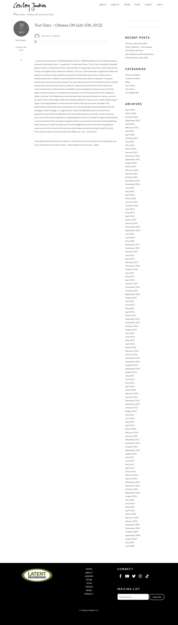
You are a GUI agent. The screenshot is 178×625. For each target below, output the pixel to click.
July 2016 (129, 273)
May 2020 (129, 191)
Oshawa (19, 47)
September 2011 (132, 450)
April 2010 (130, 510)
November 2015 (132, 287)
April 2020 (130, 195)
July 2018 (129, 234)
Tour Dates (130, 85)
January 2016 (131, 283)
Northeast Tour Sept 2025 (136, 57)
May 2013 (129, 383)
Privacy (89, 594)
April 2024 (130, 134)
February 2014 (131, 351)
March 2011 (130, 471)
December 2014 (132, 319)
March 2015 (130, 315)
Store (127, 4)
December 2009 (132, 524)
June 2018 (130, 237)
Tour (137, 4)
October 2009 (131, 531)
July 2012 (129, 414)
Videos (148, 4)
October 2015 (131, 290)
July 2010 (129, 500)
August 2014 (131, 329)
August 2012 (131, 411)
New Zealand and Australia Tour (139, 54)
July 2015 (129, 301)
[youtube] (127, 576)
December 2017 (132, 244)
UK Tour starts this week (136, 43)
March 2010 (130, 514)
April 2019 (130, 216)
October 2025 (131, 117)
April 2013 (130, 386)
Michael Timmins (50, 36)
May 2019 (129, 212)
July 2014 (129, 333)
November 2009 (132, 528)
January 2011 (131, 478)
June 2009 (130, 546)
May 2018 (129, 241)
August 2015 (131, 297)
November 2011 (132, 443)
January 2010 (131, 521)
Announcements (132, 75)
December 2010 (132, 482)
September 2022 (132, 159)
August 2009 (131, 539)
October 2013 (131, 365)
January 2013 (131, 397)
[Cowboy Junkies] (29, 9)
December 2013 (132, 358)
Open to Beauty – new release (138, 47)
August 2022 (131, 163)
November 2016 (132, 265)
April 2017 (130, 258)
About (102, 4)
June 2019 (130, 209)
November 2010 (132, 485)
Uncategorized (131, 92)
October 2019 (131, 205)
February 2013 (131, 393)
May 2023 (129, 145)
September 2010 (132, 492)
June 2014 (130, 336)
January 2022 (131, 173)
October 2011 (131, 446)
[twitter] (134, 576)
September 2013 (132, 368)
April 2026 (130, 109)
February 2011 (131, 475)
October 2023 (131, 138)
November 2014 (132, 322)
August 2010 (131, 496)
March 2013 (130, 390)
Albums (115, 4)
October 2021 (131, 177)
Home (89, 569)
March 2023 (130, 148)
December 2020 (132, 180)
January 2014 (131, 354)
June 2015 (130, 304)
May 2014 (129, 340)
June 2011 (130, 460)
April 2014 (130, 344)
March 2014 (130, 347)
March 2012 (130, 429)
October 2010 (131, 489)
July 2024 (129, 131)
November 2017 (132, 248)
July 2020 (129, 188)
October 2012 (131, 407)
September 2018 (132, 230)
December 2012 (132, 400)
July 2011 (129, 457)
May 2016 (129, 276)
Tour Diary (20, 40)
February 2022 (131, 170)
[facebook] (120, 576)
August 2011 (131, 453)
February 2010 (131, 517)
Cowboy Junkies (132, 78)
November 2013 (132, 361)
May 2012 (129, 421)
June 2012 (130, 418)
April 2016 (130, 280)
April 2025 (130, 124)
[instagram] (140, 576)
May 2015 (129, 308)
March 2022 (130, 166)
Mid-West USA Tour (134, 50)
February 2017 (131, 262)
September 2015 (132, 294)
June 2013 (130, 379)
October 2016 (131, 269)
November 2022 (132, 156)
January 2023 (131, 152)
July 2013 (129, 375)
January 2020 (131, 202)
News (159, 4)
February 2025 (131, 127)
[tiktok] (147, 576)
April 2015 (130, 312)
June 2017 (130, 255)
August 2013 (131, 372)
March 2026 (130, 113)
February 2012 (131, 432)
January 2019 (131, 223)
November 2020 (132, 184)
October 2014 (131, 326)
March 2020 (130, 198)
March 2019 (130, 219)
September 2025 (132, 120)
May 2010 (129, 507)
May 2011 (129, 464)
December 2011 (132, 439)
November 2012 (132, 404)
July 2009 (129, 542)
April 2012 (130, 425)
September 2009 (132, 535)
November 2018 (132, 226)
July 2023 (129, 141)
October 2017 (131, 251)
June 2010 (130, 503)
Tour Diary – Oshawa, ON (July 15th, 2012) (68, 25)
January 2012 (131, 436)
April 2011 (130, 468)
